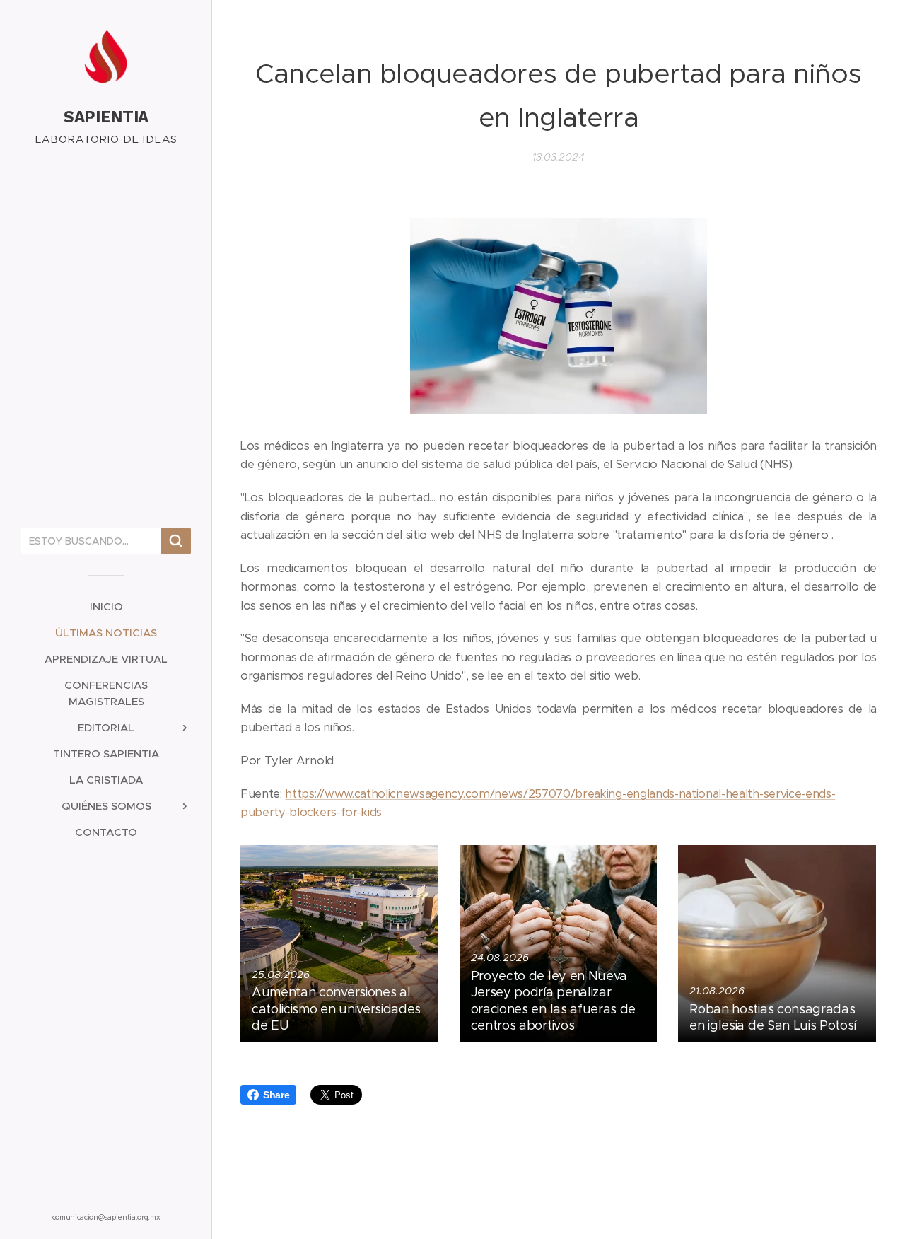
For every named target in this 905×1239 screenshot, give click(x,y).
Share (276, 1094)
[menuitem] (106, 606)
